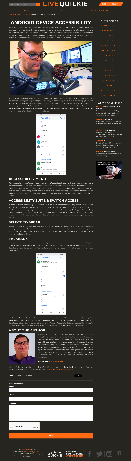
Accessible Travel (109, 26)
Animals (109, 36)
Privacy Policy (36, 451)
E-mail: (11, 395)
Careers (109, 41)
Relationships (109, 81)
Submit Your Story (99, 10)
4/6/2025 (99, 141)
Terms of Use (27, 451)
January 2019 (27, 14)
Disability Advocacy (109, 46)
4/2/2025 (99, 151)
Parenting (109, 71)
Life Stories (109, 61)
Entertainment (109, 51)
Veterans (109, 86)
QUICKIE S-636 (56, 361)
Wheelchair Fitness (109, 91)
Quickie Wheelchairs (111, 4)
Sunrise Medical (26, 449)
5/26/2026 (100, 107)
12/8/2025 (100, 119)
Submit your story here (61, 369)
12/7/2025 (99, 130)
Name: (11, 386)
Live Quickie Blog (15, 14)
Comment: (13, 403)
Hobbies (109, 56)
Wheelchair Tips (109, 96)
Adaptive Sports (109, 31)
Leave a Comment (16, 383)
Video (59, 10)
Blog (25, 10)
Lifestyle (109, 66)
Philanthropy (109, 76)
